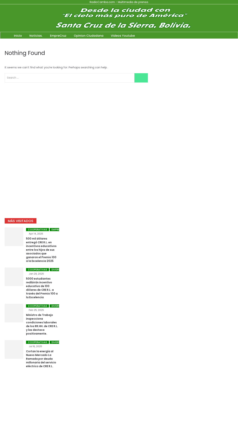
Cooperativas (37, 229)
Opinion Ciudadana (88, 36)
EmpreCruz (58, 36)
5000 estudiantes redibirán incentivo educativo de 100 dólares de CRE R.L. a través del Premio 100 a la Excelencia (42, 288)
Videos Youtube (123, 36)
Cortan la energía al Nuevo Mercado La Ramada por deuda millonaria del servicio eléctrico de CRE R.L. (41, 358)
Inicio (18, 36)
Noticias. (36, 36)
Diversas (57, 269)
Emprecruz (59, 229)
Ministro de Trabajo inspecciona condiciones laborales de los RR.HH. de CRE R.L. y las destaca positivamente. (42, 324)
